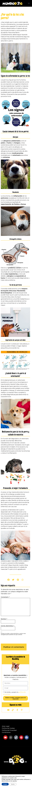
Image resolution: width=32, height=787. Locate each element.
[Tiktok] (16, 737)
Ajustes (13, 784)
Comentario (5, 597)
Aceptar (5, 784)
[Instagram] (11, 737)
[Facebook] (26, 737)
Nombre (4, 619)
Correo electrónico (7, 625)
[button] (28, 3)
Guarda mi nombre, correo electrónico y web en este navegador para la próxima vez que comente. (13, 634)
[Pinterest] (21, 737)
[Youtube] (5, 737)
